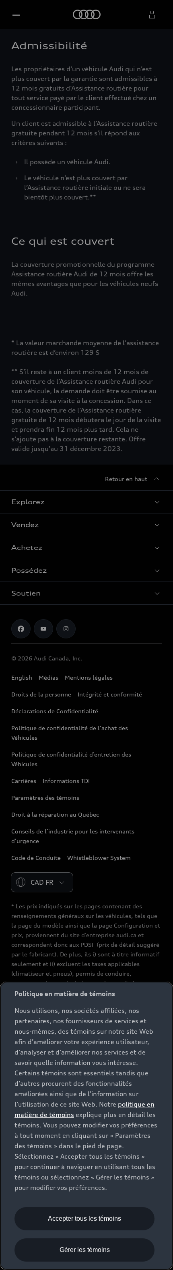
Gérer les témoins (85, 1249)
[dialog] (86, 1126)
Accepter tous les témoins (84, 1218)
